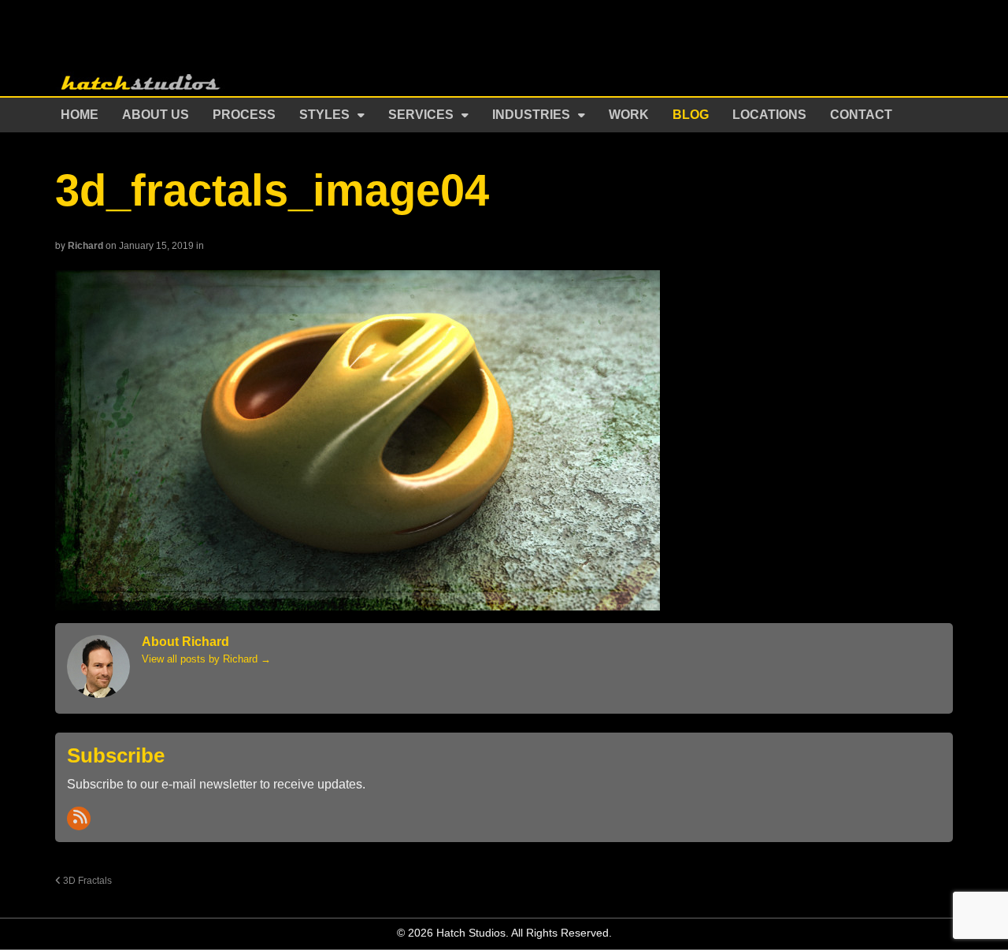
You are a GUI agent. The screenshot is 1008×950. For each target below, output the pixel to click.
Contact (861, 114)
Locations (769, 114)
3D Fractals (86, 880)
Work (629, 114)
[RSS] (79, 818)
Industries (531, 114)
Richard (85, 245)
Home (79, 114)
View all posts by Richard (206, 659)
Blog (691, 114)
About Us (155, 114)
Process (244, 114)
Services (421, 114)
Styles (324, 114)
